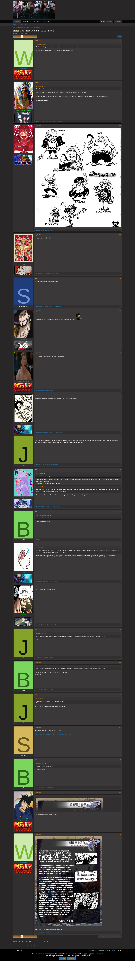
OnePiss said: (39, 473)
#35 (120, 662)
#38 (120, 759)
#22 (120, 82)
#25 (120, 278)
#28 (120, 395)
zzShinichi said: (40, 633)
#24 (120, 235)
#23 (120, 126)
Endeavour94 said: (41, 796)
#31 (120, 511)
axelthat (16, 33)
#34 (120, 629)
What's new (35, 21)
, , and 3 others (49, 306)
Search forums (24, 24)
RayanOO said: (40, 763)
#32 (120, 544)
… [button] (28, 36)
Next (34, 36)
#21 (120, 40)
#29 (120, 437)
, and (45, 390)
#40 (120, 834)
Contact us (93, 950)
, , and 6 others (47, 581)
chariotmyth (23, 154)
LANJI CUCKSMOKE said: (42, 515)
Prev (16, 36)
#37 (120, 727)
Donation (25, 21)
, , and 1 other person (50, 121)
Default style (18, 950)
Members (46, 21)
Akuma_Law (23, 820)
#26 (120, 311)
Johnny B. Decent (23, 381)
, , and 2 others (48, 273)
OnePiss (23, 423)
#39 (120, 792)
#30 (120, 469)
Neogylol (23, 498)
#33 (120, 586)
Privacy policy (111, 950)
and (46, 690)
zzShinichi (23, 572)
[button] (30, 21)
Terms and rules (101, 950)
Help (117, 950)
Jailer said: (39, 487)
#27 (120, 353)
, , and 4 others (46, 230)
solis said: (38, 86)
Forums (17, 21)
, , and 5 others (48, 506)
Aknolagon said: (40, 44)
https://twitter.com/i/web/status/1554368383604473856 (53, 734)
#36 (120, 694)
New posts (16, 24)
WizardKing (23, 68)
